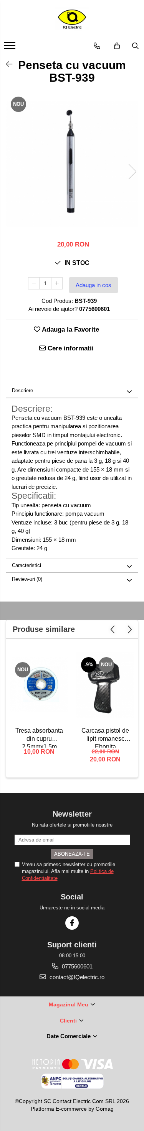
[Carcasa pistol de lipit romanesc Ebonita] (105, 685)
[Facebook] (72, 923)
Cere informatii (70, 348)
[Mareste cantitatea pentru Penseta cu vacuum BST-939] (57, 283)
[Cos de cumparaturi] (117, 46)
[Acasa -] (72, 19)
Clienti (69, 1021)
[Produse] (10, 48)
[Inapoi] (6, 64)
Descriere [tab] (22, 390)
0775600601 (76, 966)
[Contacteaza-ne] (97, 46)
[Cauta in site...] (135, 46)
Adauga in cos (93, 285)
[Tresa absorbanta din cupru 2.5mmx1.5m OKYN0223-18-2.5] (39, 684)
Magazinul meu (69, 1004)
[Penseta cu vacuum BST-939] (72, 164)
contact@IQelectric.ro (76, 977)
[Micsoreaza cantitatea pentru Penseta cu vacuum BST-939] (34, 283)
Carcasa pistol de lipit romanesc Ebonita (105, 737)
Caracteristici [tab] (26, 565)
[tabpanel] (72, 164)
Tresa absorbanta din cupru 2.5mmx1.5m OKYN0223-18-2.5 (39, 737)
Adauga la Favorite (69, 329)
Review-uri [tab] (27, 579)
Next (132, 171)
